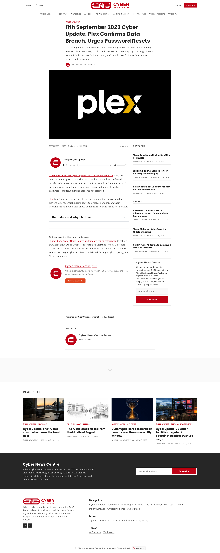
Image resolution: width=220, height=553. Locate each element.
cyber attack (97, 317)
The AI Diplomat (74, 424)
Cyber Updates (72, 22)
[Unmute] (115, 165)
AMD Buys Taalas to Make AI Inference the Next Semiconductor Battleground (151, 213)
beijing (86, 424)
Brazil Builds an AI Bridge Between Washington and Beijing (150, 172)
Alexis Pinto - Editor (142, 162)
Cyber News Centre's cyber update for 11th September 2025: (81, 175)
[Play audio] (64, 165)
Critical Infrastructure (182, 424)
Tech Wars (108, 532)
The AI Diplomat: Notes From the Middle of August (149, 230)
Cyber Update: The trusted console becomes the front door (41, 432)
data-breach (109, 317)
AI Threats (131, 424)
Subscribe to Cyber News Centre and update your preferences (82, 240)
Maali (127, 548)
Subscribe (190, 5)
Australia (42, 424)
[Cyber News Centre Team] (67, 64)
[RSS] (30, 525)
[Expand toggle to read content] (124, 217)
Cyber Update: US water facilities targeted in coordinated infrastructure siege (174, 434)
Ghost (120, 548)
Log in (178, 5)
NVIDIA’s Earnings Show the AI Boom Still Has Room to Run (151, 188)
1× (110, 165)
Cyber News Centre (91, 548)
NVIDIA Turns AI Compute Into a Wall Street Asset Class (152, 246)
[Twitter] (25, 525)
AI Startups (95, 532)
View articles (85, 339)
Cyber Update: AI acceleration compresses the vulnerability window (132, 432)
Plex (51, 199)
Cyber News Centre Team (83, 65)
